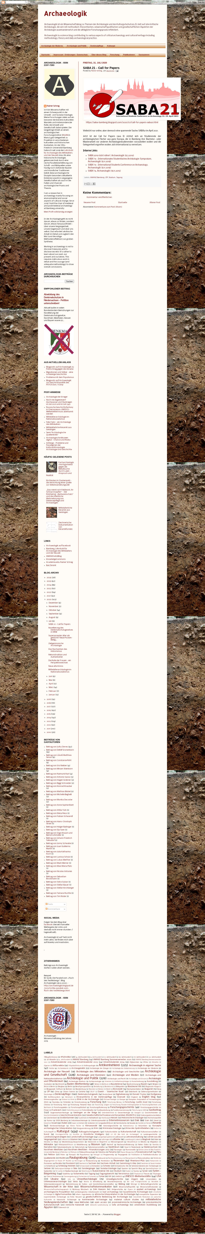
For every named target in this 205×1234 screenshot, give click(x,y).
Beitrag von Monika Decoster (59, 800)
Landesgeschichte (150, 1134)
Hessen (114, 1118)
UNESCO (118, 1176)
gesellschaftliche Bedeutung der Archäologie (107, 1197)
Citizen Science (69, 1092)
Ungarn (134, 1179)
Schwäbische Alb (121, 1166)
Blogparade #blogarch (153, 1086)
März (51, 687)
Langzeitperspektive (105, 1137)
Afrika (145, 1062)
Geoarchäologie (124, 1113)
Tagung (119, 177)
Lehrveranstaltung (134, 1137)
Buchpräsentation (134, 1089)
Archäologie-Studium (77, 1081)
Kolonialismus (128, 1126)
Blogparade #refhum (55, 1089)
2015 (49, 714)
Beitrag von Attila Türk (56, 810)
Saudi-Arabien (156, 1163)
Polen (62, 1155)
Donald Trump (139, 1094)
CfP (106, 177)
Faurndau (56, 1102)
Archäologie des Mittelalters (91, 1071)
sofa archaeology (120, 1205)
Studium (112, 177)
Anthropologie (89, 1066)
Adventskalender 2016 (61, 1062)
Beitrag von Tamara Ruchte (58, 893)
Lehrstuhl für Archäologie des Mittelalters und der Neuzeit (58, 152)
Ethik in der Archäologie (88, 1099)
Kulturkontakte (111, 1132)
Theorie (146, 1174)
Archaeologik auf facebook (58, 546)
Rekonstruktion (144, 1158)
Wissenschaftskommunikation (96, 1187)
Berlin (70, 1086)
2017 (49, 707)
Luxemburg (128, 1139)
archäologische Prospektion (57, 1192)
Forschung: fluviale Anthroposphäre (125, 1105)
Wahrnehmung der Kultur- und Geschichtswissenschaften (90, 1184)
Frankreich (57, 1110)
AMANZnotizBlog (54, 556)
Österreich (62, 1207)
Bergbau (61, 1086)
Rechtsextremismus (115, 1158)
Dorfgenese (156, 1094)
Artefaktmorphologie (121, 1081)
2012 (49, 725)
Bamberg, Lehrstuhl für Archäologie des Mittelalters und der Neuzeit (59, 551)
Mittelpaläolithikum (66, 1145)
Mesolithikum (132, 1142)
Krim (96, 1128)
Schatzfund (50, 1166)
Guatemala (83, 1118)
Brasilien (92, 1089)
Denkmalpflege (96, 46)
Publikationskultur (150, 1155)
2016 (49, 710)
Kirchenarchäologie (57, 1126)
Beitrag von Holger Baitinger (58, 827)
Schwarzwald (84, 1166)
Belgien (155, 1084)
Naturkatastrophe (64, 1147)
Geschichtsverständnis (71, 1115)
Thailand (137, 1174)
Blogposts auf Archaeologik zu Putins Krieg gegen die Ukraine (60, 368)
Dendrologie (48, 1094)
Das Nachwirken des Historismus (57, 650)
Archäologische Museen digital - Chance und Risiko (58, 439)
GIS (144, 1110)
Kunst (46, 1134)
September (54, 614)
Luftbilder (116, 1139)
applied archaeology (146, 1189)
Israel (54, 1123)
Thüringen (157, 1174)
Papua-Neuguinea (127, 1152)
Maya (56, 1142)
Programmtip (108, 1155)
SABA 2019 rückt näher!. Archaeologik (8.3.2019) (111, 155)
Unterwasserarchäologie (55, 1182)
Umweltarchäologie (87, 1179)
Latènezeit (119, 1137)
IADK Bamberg (62, 1120)
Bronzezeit (118, 1089)
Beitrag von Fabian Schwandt (59, 816)
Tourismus (56, 1176)
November (53, 606)
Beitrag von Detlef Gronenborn (60, 750)
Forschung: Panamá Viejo (81, 1105)
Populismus (84, 1155)
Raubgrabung (78, 1157)
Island (46, 1123)
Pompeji (72, 1155)
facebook (48, 925)
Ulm (69, 1179)
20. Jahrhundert (155, 1057)
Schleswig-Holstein (66, 1166)
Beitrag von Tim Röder (56, 896)
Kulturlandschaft (128, 1132)
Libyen (85, 1139)
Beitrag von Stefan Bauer (57, 885)
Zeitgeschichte (117, 1189)
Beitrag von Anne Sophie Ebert (60, 805)
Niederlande (136, 1147)
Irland (156, 1120)
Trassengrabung (70, 1176)
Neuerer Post (89, 203)
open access (101, 1202)
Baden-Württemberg (78, 1084)
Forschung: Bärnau (114, 1102)
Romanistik (154, 1161)
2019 (49, 699)
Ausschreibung (138, 1081)
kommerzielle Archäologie (94, 1200)
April (51, 684)
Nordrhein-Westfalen (53, 1150)
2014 (49, 718)
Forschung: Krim (60, 1105)
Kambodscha (121, 1123)
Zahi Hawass (99, 1189)
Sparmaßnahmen (152, 1168)
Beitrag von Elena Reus (56, 813)
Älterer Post (155, 203)
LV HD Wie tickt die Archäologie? (125, 1134)
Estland (65, 1099)
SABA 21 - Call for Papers (59, 624)
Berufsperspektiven (83, 1086)
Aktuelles (155, 1062)
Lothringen (105, 1139)
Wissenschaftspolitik (127, 1187)
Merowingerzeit (117, 1142)
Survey (136, 1171)
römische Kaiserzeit (75, 1205)
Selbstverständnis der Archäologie (145, 1166)
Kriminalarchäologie (112, 1128)
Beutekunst (109, 1086)
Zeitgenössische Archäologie (55, 644)
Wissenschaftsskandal (149, 1187)
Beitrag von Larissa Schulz (58, 857)
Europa (122, 1099)
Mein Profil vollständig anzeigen (58, 212)
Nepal (126, 1147)
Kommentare (53, 909)
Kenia (148, 1123)
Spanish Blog (136, 1168)
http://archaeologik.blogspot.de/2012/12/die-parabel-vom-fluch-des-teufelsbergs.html (58, 988)
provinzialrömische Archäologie (126, 1202)
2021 (49, 596)
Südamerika (78, 1174)
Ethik (72, 1099)
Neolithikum (114, 1147)
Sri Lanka (59, 1171)
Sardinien (144, 1163)
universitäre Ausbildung (145, 1205)
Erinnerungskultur (51, 1099)
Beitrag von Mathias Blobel (58, 791)
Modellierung (82, 1145)
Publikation (135, 1155)
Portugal (96, 1155)
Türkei (101, 1176)
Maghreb (146, 1139)
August (52, 617)
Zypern (130, 1189)
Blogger (117, 1214)
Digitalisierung (122, 1094)
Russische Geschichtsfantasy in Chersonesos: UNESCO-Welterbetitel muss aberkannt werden (59, 410)
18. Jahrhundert (125, 1057)
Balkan (97, 1084)
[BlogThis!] (88, 183)
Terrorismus (123, 1174)
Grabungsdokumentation (151, 1115)
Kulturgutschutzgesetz (89, 1132)
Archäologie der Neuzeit (57, 1071)
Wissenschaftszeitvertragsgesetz (56, 1189)
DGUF (92, 1092)
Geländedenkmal (108, 1113)
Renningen (79, 1161)
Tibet (48, 1176)
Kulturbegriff (48, 1132)
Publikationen (129, 55)
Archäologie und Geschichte (126, 1072)
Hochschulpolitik (154, 1118)
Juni (50, 676)
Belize (46, 1086)
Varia (75, 1182)
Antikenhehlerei (109, 1065)
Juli (50, 621)
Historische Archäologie (132, 1118)
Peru (159, 1152)
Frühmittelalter (88, 1110)
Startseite (45, 55)
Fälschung (136, 1110)
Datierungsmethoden (149, 1092)
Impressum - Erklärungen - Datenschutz (71, 55)
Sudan (128, 1171)
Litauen (95, 1139)
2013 (49, 721)
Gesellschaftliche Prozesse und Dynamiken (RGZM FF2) (111, 1115)
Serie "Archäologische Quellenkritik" (56, 434)
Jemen (81, 1123)
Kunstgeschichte (62, 1134)
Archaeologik (65, 13)
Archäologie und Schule (137, 1079)
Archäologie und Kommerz (91, 1075)
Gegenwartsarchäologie (59, 1113)
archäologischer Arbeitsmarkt (87, 1192)
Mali (156, 1139)
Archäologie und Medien (125, 1075)
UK (110, 1176)
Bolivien (69, 1089)
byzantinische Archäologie (135, 1192)
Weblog (121, 1184)
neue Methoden (81, 1202)
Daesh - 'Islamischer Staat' (111, 1092)
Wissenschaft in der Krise (58, 1187)
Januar (52, 695)
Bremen (101, 1089)
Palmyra (74, 1152)
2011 (48, 729)
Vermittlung (97, 1182)
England (134, 1097)
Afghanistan (134, 1062)
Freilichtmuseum (73, 1110)
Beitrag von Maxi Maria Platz (59, 866)
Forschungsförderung (98, 1107)
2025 (49, 581)
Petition (51, 1155)
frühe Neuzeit (76, 1197)
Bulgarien (149, 1089)
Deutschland (107, 1094)
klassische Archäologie (67, 1200)
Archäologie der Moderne (52, 46)
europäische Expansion (149, 1194)
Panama (112, 1152)
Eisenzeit (121, 1097)
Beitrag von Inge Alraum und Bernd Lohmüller (59, 834)
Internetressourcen (119, 1120)
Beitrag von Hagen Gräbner (58, 780)
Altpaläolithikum (75, 1066)
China (57, 1092)
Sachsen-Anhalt (108, 1163)
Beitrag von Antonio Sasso (58, 777)
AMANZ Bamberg (97, 177)
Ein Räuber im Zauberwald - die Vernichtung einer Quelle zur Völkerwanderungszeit (58, 483)
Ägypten (48, 1207)
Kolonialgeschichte (110, 1126)
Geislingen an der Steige (85, 1113)
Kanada (132, 1123)
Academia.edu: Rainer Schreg (59, 562)
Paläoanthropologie (87, 1152)
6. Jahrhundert (64, 1060)
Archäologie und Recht (116, 1079)
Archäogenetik (78, 1068)
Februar (52, 691)
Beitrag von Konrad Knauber (59, 786)
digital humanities (63, 1194)
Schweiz (106, 1166)
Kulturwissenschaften (149, 1132)
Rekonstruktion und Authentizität (57, 656)
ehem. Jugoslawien (83, 1194)
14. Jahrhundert (81, 1057)
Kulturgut (111, 46)
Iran (147, 1120)
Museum (95, 1144)
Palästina (102, 1152)
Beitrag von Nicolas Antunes (59, 871)
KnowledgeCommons (56, 559)
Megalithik (103, 1142)
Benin (52, 1086)
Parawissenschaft (144, 1152)
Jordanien (91, 1123)
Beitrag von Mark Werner (57, 863)
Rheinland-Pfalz (137, 1161)
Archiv (51, 1068)
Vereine (86, 1182)
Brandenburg (80, 1089)
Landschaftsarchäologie (82, 1137)
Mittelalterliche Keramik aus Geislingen (65, 510)
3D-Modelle (51, 1060)
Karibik (140, 1123)
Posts (50, 904)
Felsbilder (67, 1102)
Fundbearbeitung (103, 1110)
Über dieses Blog (99, 55)
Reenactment (130, 1158)
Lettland (65, 1139)
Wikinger (134, 1184)
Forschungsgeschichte (122, 1107)
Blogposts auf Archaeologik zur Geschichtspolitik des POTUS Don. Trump (58, 383)
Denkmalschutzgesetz (88, 1094)
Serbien (47, 1168)
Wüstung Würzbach (80, 1189)
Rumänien (48, 1163)
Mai (50, 680)
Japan (74, 1123)
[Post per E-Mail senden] (116, 71)
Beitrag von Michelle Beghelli (59, 794)
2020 (49, 600)
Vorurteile (154, 1182)
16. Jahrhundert (95, 1057)
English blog (148, 1097)
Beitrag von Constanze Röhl (58, 760)
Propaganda (122, 1155)
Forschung (114, 55)
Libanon (74, 1139)
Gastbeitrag (155, 1110)
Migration (154, 1142)
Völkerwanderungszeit (53, 1184)
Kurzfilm (76, 1134)
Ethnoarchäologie (110, 1099)
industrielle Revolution (141, 1197)
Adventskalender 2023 (87, 1062)
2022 (49, 592)
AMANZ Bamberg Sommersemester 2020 (112, 1060)
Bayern (144, 1084)
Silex (75, 1168)
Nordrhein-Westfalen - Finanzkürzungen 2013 (89, 1150)
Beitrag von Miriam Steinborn (59, 769)
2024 (49, 585)
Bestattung (98, 1086)
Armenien (108, 1081)
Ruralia (58, 1163)
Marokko (47, 1142)
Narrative (48, 1147)
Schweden (96, 1166)
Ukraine (55, 1179)
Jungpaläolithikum (105, 1123)
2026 (49, 578)
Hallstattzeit (93, 1118)
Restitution (105, 1161)
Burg (159, 1089)
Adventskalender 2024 (114, 1062)
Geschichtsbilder (151, 1113)
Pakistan (64, 1152)
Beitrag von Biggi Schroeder (58, 783)
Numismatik (131, 1150)
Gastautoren (144, 55)
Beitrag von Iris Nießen (56, 766)
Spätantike (48, 1171)
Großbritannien (67, 1118)
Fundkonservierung (121, 1110)
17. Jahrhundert (110, 1057)
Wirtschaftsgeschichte (149, 1184)
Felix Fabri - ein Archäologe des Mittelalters (58, 423)
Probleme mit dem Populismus (60, 377)
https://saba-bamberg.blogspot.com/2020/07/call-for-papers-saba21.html (122, 122)
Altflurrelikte (58, 1066)
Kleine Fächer (75, 1126)
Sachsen (92, 1163)
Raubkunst (100, 1158)
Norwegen (118, 1150)
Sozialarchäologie (108, 1168)
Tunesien (92, 1176)
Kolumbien (143, 1126)
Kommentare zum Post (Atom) (108, 207)
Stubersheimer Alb (100, 1171)
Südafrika (66, 1174)
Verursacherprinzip (114, 1182)
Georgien (137, 1113)
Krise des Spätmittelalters (138, 1128)
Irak (137, 1120)
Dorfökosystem (54, 1097)
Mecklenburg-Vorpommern (73, 1142)
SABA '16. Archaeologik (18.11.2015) (104, 171)
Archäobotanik (63, 1068)
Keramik (157, 1123)
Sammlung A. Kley (128, 1163)
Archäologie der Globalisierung (123, 1068)
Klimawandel (91, 1126)
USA (159, 1176)
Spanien (125, 1168)
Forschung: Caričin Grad (136, 1102)
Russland (70, 1163)
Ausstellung (152, 1081)
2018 (49, 703)
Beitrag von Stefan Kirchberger (60, 888)
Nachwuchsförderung (125, 1145)
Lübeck (137, 1139)
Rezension (119, 1161)
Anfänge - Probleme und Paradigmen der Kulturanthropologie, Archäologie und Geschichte (59, 446)
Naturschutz (80, 1147)
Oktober (52, 610)
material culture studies (126, 1200)
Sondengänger (88, 1168)
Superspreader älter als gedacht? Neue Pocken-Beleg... (60, 638)
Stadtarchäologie (71, 1171)
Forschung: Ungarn (102, 1105)
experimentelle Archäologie (55, 1197)
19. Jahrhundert (140, 1057)
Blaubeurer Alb (134, 1086)
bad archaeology (111, 1192)
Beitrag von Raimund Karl (57, 774)
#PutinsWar (66, 1057)
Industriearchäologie (79, 1120)
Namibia (155, 1145)
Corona (82, 1092)
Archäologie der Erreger (57, 397)
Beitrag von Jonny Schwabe (58, 843)
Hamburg (105, 1118)
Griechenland (51, 1118)
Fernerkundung (80, 1102)
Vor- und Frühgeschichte (137, 1182)
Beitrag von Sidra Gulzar (57, 882)
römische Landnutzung (99, 1205)
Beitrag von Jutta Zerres (57, 747)
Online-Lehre (143, 1150)
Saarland (82, 1163)
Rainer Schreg (53, 106)
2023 (49, 589)
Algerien (47, 1066)
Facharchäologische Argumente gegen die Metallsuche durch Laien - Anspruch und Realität (60, 469)
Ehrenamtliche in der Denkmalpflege (94, 1097)
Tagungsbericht (107, 1174)
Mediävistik (92, 1142)
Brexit (108, 1089)
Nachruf (110, 1145)
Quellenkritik (49, 1158)
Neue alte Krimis (55, 666)
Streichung (86, 1171)
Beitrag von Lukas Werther (58, 860)
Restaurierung (91, 1161)
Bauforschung (132, 1084)
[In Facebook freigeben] (94, 183)
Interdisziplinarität (98, 1120)
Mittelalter (48, 1145)
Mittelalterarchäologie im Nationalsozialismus (57, 418)
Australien (48, 1084)
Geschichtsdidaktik (51, 1115)
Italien (64, 1123)
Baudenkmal (116, 1084)
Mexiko (144, 1142)
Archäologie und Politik (76, 46)
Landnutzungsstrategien (55, 1137)
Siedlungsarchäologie (62, 1168)
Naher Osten (143, 1145)
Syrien (145, 1171)
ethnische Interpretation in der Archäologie (115, 1194)
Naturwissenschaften (96, 1147)
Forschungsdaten (61, 1107)
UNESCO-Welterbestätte (138, 1176)
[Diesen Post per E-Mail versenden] (85, 183)
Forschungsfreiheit (78, 1107)
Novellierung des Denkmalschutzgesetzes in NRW (60, 630)
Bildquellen (120, 1086)
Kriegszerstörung (83, 1128)
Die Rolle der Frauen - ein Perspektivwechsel (59, 661)
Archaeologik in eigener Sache (145, 1065)
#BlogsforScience (50, 1057)
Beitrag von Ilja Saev (55, 830)
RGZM (65, 135)
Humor (49, 1120)
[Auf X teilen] (91, 183)
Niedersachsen (151, 1147)
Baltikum (105, 1084)
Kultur (156, 1128)
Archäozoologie (95, 1081)
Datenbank (133, 1092)
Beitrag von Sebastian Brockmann (56, 878)
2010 (49, 732)
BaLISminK (51, 565)
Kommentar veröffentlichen (99, 197)
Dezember (53, 603)
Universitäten (151, 1179)
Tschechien (83, 1176)
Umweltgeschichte (114, 1179)
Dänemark (69, 1097)
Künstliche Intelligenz (94, 1134)
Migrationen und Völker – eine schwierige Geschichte (59, 373)
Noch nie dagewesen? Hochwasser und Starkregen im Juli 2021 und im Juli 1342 (59, 402)
